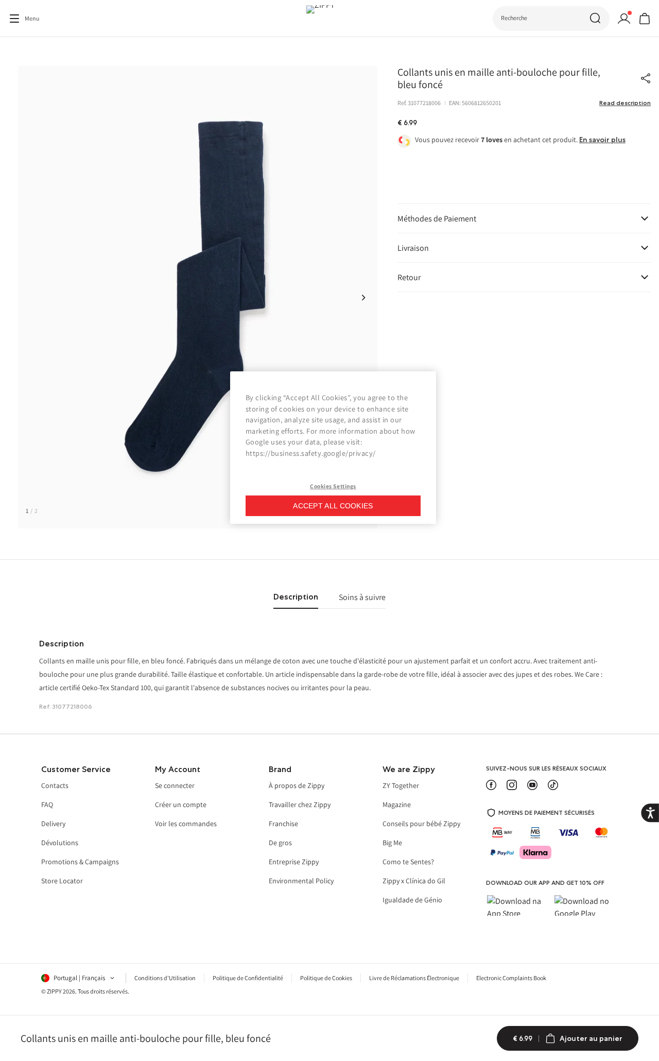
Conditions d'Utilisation (165, 978)
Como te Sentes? (408, 862)
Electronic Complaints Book (511, 978)
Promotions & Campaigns (80, 862)
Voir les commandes (186, 824)
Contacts (54, 786)
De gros (280, 843)
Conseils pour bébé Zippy (421, 824)
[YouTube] (532, 785)
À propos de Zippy (296, 786)
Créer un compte (180, 805)
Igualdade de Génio (412, 900)
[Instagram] (512, 785)
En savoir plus (602, 139)
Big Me (392, 843)
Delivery (53, 824)
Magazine (397, 805)
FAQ (47, 805)
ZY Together (401, 786)
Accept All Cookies (333, 506)
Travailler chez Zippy (300, 805)
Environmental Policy (301, 881)
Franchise (283, 824)
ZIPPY (54, 991)
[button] (363, 297)
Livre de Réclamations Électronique (414, 978)
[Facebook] (491, 785)
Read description (625, 103)
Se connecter (175, 786)
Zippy (15, 51)
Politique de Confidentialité (248, 978)
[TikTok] (553, 785)
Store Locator (62, 881)
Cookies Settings (333, 486)
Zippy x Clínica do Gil (414, 881)
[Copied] (645, 78)
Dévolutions (59, 843)
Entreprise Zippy (294, 862)
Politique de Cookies (326, 978)
